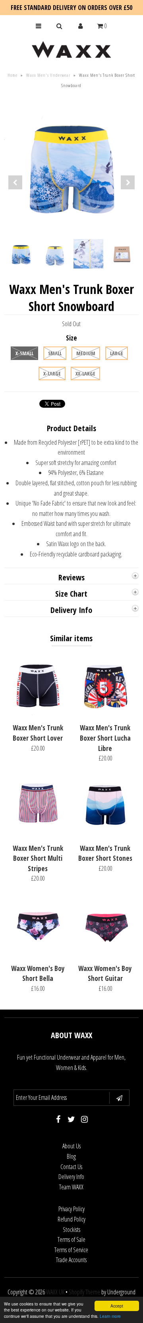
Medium (85, 353)
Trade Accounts (71, 1259)
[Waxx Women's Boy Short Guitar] (105, 953)
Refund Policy (71, 1219)
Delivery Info (71, 1176)
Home (12, 75)
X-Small (24, 353)
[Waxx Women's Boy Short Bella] (38, 953)
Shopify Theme (84, 1292)
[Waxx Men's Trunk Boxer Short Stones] (105, 833)
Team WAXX (71, 1187)
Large (116, 353)
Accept (116, 1306)
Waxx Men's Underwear (48, 75)
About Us (71, 1146)
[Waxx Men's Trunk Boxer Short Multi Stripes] (38, 833)
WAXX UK (55, 1292)
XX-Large (85, 373)
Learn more (110, 1316)
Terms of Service (71, 1249)
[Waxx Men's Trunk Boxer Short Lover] (38, 713)
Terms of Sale (71, 1239)
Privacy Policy (71, 1208)
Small (55, 353)
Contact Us (71, 1166)
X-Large (52, 373)
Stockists (71, 1229)
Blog (71, 1156)
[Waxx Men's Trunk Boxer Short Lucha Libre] (105, 713)
